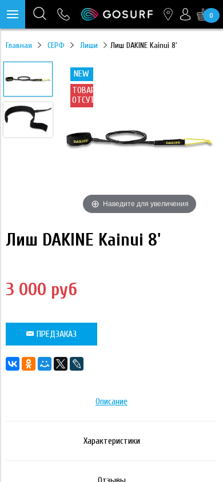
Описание (111, 401)
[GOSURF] (117, 14)
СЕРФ (56, 45)
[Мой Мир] (44, 364)
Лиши (89, 45)
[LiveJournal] (76, 364)
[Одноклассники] (28, 364)
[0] (203, 14)
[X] (60, 364)
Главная (19, 45)
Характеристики (111, 441)
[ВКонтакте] (12, 364)
